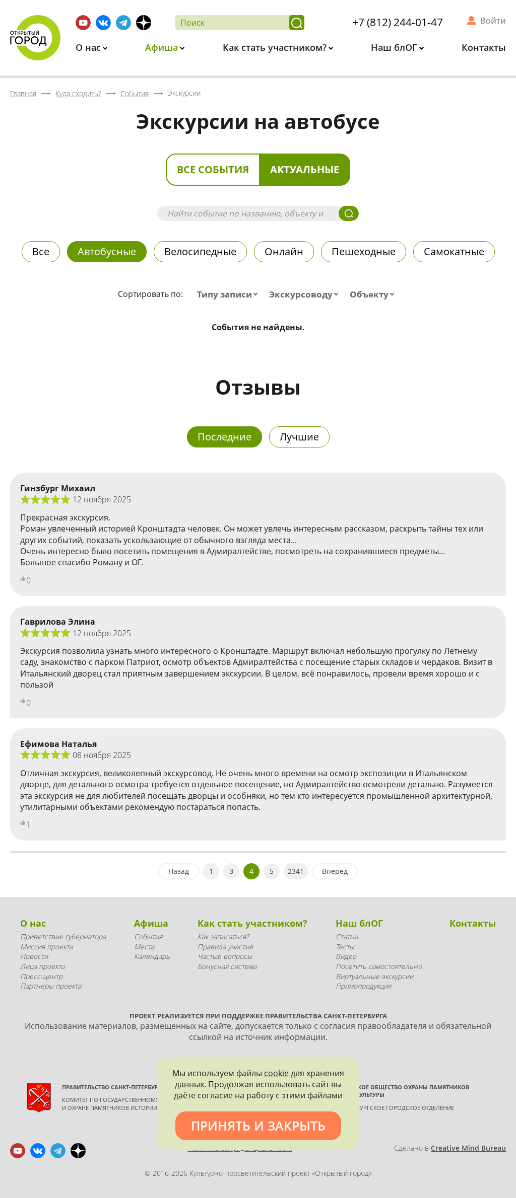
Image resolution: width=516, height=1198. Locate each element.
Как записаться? (223, 936)
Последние (224, 436)
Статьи (347, 936)
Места (144, 946)
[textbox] (229, 294)
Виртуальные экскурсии (374, 976)
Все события (213, 169)
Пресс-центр (41, 976)
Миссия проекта (46, 946)
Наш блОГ (395, 47)
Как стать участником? (276, 47)
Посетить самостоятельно (379, 966)
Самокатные (454, 251)
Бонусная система (227, 966)
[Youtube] (83, 22)
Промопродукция (363, 986)
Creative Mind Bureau (468, 1148)
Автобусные (107, 251)
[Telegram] (123, 22)
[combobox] (229, 294)
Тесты (345, 946)
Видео (346, 956)
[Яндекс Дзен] (143, 22)
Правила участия (225, 946)
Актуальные (304, 169)
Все (40, 251)
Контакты (484, 47)
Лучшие (299, 436)
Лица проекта (42, 966)
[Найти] (296, 22)
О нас (89, 47)
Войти (493, 20)
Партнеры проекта (50, 986)
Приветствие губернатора (63, 936)
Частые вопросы (225, 956)
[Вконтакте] (103, 22)
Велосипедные (200, 251)
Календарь (152, 956)
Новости (34, 956)
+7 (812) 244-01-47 (397, 22)
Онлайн (284, 251)
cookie (276, 1073)
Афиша (162, 47)
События (148, 936)
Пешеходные (364, 251)
